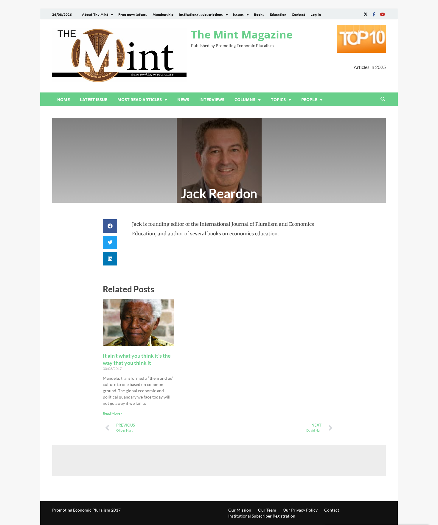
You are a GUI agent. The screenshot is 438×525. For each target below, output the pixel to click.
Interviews (211, 99)
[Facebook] (374, 14)
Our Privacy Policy (300, 509)
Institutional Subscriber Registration (261, 515)
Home (63, 99)
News (183, 99)
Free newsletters (132, 14)
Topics (278, 99)
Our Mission (239, 509)
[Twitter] (365, 14)
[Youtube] (382, 14)
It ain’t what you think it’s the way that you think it (137, 359)
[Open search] (382, 99)
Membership (163, 14)
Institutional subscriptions (201, 14)
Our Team (267, 509)
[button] (110, 226)
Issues (238, 14)
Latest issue (93, 99)
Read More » (112, 413)
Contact (298, 14)
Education (278, 14)
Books (259, 14)
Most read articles (139, 99)
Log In (315, 14)
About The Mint (95, 14)
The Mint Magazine (242, 34)
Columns (244, 99)
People (309, 99)
